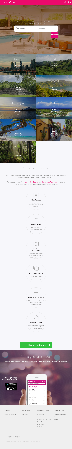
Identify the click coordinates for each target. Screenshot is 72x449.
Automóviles (41, 424)
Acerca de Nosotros (10, 414)
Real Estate (40, 427)
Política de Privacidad (60, 414)
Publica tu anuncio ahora (36, 345)
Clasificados (40, 414)
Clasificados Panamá (43, 417)
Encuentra (54, 35)
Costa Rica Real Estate (50, 182)
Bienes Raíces (41, 422)
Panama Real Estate (31, 182)
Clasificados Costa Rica (44, 419)
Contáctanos (25, 414)
